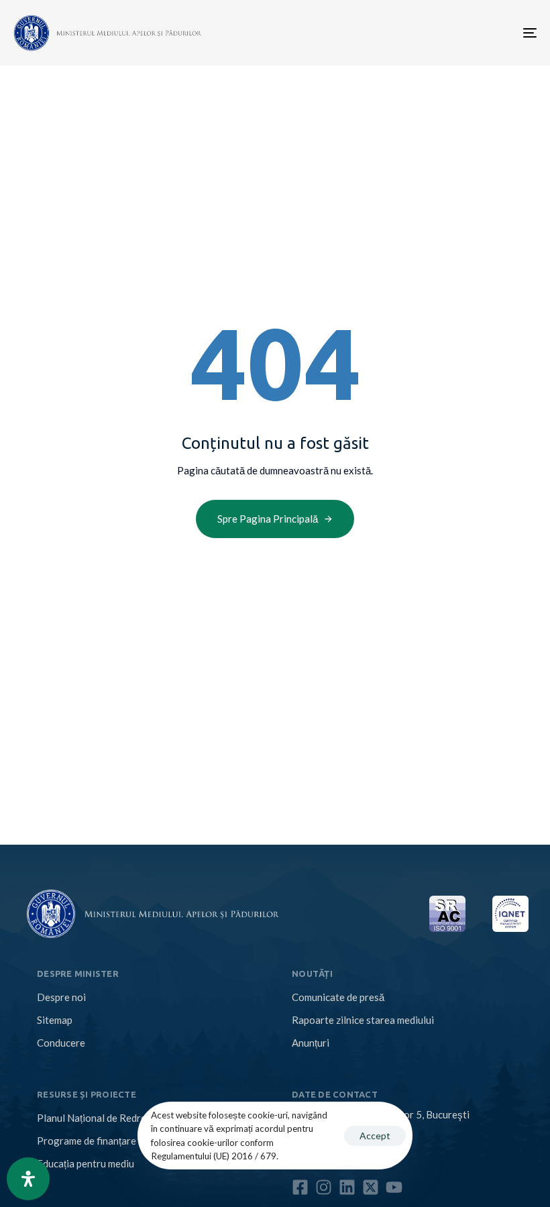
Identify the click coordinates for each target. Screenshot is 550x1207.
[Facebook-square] (300, 1187)
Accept (375, 1135)
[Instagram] (323, 1187)
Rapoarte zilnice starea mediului (363, 1020)
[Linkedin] (347, 1187)
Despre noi (61, 997)
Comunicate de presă (338, 997)
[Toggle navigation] (449, 33)
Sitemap (54, 1020)
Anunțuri (310, 1043)
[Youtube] (394, 1187)
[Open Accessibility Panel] (28, 1178)
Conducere (61, 1043)
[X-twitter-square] (370, 1187)
